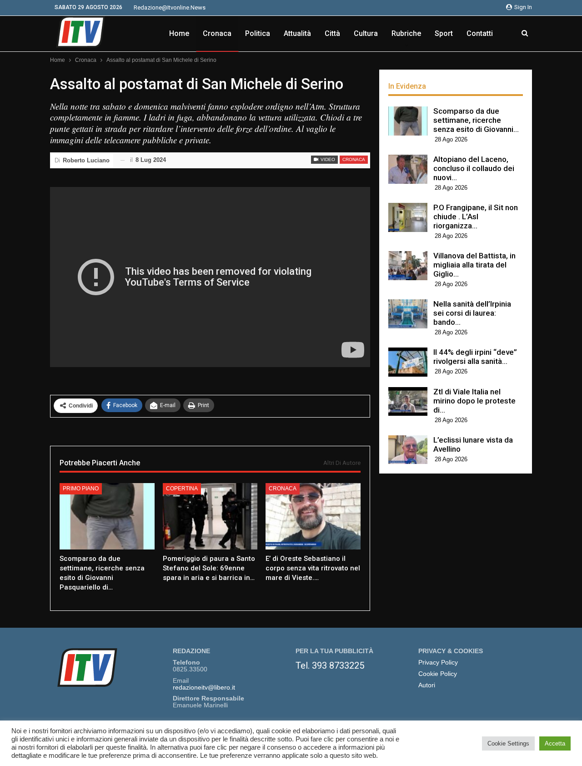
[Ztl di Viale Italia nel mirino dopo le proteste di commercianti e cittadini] (407, 401)
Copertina (182, 488)
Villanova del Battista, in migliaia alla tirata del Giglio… (474, 264)
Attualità (297, 33)
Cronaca (217, 33)
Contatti (480, 33)
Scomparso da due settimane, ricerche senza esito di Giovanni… (476, 120)
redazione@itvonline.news (170, 7)
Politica (257, 33)
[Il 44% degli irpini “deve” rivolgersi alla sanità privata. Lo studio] (407, 362)
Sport (444, 33)
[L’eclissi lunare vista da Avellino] (407, 449)
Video (327, 159)
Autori (426, 685)
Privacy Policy (438, 662)
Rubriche (406, 33)
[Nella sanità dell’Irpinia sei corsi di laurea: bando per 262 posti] (407, 313)
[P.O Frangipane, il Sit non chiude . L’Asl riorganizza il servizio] (407, 217)
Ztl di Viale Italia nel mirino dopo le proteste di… (474, 400)
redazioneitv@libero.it (204, 687)
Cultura (366, 33)
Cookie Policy (437, 673)
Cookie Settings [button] (508, 743)
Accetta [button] (555, 743)
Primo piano (81, 488)
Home (179, 33)
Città (332, 33)
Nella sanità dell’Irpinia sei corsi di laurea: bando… (472, 313)
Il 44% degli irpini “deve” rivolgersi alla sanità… (475, 357)
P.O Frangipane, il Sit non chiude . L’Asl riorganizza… (475, 216)
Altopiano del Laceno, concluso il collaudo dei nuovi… (473, 168)
